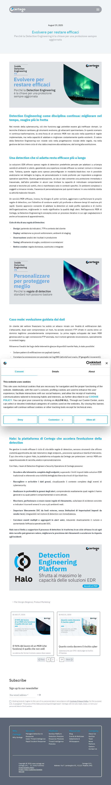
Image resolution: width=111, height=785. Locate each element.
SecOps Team (92, 737)
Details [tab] (55, 371)
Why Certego (18, 737)
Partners (92, 744)
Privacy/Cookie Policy (26, 768)
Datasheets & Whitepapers (74, 740)
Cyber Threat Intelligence (36, 739)
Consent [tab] (19, 371)
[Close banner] (107, 363)
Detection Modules (56, 736)
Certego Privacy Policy (79, 701)
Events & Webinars (76, 736)
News (91, 741)
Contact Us (93, 749)
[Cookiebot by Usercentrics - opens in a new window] (88, 363)
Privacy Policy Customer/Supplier (30, 770)
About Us (92, 734)
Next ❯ (69, 659)
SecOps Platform (55, 734)
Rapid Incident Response (36, 741)
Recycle (21, 772)
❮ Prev (41, 659)
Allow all (90, 419)
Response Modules (56, 739)
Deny (20, 419)
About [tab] (92, 371)
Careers (92, 746)
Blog (71, 734)
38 (62, 659)
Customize (53, 419)
